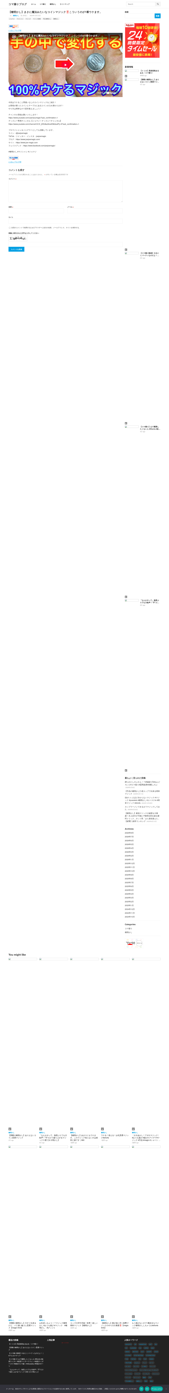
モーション (137, 1377)
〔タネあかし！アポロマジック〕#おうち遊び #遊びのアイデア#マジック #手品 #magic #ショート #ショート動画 (146, 1139)
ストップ (152, 1366)
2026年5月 (129, 844)
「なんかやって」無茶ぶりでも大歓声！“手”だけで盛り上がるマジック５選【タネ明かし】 (149, 601)
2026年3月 (129, 852)
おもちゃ (137, 1363)
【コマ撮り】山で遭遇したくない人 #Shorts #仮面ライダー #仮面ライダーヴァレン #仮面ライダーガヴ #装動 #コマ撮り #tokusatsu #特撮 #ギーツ (150, 428)
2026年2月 (129, 855)
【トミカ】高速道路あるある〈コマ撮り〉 (149, 72)
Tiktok (133, 1359)
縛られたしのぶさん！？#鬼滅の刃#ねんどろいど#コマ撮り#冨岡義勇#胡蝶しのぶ (142, 783)
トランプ (137, 1374)
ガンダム (127, 1366)
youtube (128, 1363)
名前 (11, 207)
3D (135, 1344)
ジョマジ (11, 19)
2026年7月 (129, 836)
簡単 (146, 1381)
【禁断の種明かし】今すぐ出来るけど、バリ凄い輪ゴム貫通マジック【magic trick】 (22, 1325)
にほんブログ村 (15, 30)
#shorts (128, 1344)
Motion (135, 1352)
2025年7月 (129, 882)
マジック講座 (37, 19)
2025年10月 (130, 871)
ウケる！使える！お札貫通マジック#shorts (115, 1136)
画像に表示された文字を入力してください (24, 233)
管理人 (25, 15)
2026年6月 (129, 840)
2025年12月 (130, 863)
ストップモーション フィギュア (149, 1370)
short (149, 1352)
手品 (150, 1377)
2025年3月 (129, 897)
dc (126, 1348)
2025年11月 (130, 867)
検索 (127, 12)
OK (141, 1389)
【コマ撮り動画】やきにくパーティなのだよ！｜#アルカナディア (150, 254)
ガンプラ (136, 1366)
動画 (144, 1377)
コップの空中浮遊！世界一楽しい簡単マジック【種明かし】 (84, 1324)
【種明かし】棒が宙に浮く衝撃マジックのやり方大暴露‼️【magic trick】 (115, 1325)
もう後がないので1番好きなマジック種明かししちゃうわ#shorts (145, 1324)
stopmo (128, 1355)
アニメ (144, 1363)
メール (70, 207)
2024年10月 (130, 916)
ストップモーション (131, 1370)
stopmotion (150, 1355)
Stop (156, 1352)
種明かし (16, 15)
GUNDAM (133, 1348)
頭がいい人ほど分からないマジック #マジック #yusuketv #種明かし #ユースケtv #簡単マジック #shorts (142, 800)
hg (140, 1348)
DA (156, 1344)
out (142, 1352)
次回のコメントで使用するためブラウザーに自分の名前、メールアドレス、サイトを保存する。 (45, 227)
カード (151, 1363)
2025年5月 (129, 890)
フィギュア (146, 1374)
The (126, 1359)
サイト (11, 217)
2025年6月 (129, 886)
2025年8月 (129, 878)
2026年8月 (129, 832)
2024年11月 (130, 913)
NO (147, 1389)
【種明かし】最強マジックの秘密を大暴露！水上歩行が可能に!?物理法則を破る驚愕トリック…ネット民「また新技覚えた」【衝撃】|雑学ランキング (142, 817)
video (151, 1359)
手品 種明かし (47, 19)
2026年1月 (129, 859)
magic (127, 1352)
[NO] (166, 1389)
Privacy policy (157, 1389)
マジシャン (20, 19)
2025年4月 (129, 893)
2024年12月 (130, 909)
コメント (12, 178)
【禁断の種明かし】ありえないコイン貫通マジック (149, 80)
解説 (151, 1381)
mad (152, 1348)
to (140, 1359)
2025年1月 (129, 905)
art (150, 1344)
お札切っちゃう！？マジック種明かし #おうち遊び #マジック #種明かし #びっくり (53, 1325)
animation (142, 1344)
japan (146, 1348)
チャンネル (128, 1374)
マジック (28, 19)
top (145, 1359)
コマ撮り (128, 928)
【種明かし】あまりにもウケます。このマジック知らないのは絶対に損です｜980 (84, 1137)
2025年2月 (129, 901)
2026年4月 (129, 848)
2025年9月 (129, 874)
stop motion (138, 1355)
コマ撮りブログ (18, 4)
